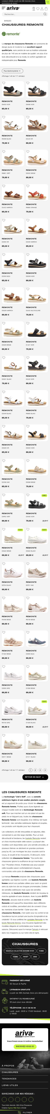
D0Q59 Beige (6, 345)
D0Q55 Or (5, 448)
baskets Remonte (32, 838)
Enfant (25, 957)
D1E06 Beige (30, 688)
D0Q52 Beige (30, 173)
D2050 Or (5, 242)
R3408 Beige (6, 620)
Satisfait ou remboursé (22, 999)
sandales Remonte (34, 919)
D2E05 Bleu (30, 654)
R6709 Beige (30, 620)
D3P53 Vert (6, 517)
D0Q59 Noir (30, 276)
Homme (15, 957)
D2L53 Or (29, 139)
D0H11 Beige (6, 757)
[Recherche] (45, 14)
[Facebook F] (4, 1099)
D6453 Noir (6, 104)
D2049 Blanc (6, 414)
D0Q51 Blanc (6, 379)
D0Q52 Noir (30, 448)
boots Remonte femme (11, 923)
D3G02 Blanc (31, 551)
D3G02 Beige (6, 551)
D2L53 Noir (30, 379)
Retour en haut (35, 777)
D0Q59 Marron (7, 311)
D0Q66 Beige (30, 482)
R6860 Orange (31, 207)
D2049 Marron (31, 242)
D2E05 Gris (6, 688)
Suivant (45, 770)
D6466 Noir (30, 104)
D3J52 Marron (7, 207)
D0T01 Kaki (30, 585)
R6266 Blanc (6, 139)
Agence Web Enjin (14, 1108)
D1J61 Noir (30, 345)
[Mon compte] (42, 9)
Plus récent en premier (12, 70)
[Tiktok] (31, 1099)
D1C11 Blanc (30, 757)
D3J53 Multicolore (33, 311)
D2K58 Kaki (6, 482)
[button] (47, 2)
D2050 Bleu (6, 276)
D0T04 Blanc (6, 585)
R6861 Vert (6, 173)
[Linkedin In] (17, 1099)
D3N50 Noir (30, 517)
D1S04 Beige (6, 654)
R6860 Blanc (30, 414)
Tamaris (35, 929)
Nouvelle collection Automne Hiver (20, 951)
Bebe (35, 957)
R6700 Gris (6, 723)
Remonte (7, 101)
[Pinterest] (24, 1099)
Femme (41, 951)
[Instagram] (10, 1099)
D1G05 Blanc (31, 723)
